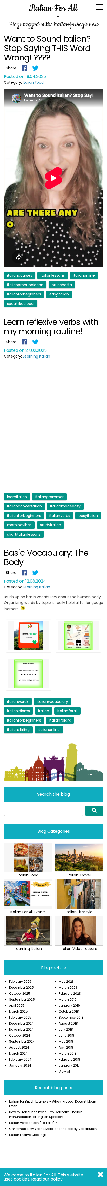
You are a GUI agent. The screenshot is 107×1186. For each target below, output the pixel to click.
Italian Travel (79, 875)
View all (65, 1071)
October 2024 (19, 1035)
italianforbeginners (24, 294)
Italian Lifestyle (79, 912)
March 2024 (18, 1053)
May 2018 (66, 1041)
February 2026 (20, 981)
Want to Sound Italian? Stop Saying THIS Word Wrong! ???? (47, 48)
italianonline (84, 275)
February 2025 (20, 1017)
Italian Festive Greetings (28, 1135)
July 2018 (66, 1029)
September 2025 (22, 999)
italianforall (67, 710)
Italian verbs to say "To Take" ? (33, 1123)
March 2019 (68, 999)
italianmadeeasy (65, 506)
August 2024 (19, 1047)
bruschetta (62, 284)
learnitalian (17, 496)
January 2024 (20, 1065)
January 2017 (69, 1065)
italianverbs (59, 515)
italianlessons (53, 275)
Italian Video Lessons (79, 948)
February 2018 (69, 1059)
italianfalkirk (60, 720)
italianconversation (24, 506)
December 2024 (21, 1023)
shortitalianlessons (24, 534)
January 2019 (69, 1005)
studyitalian (50, 525)
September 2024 (22, 1041)
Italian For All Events (28, 912)
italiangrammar (49, 496)
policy (56, 1179)
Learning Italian (36, 356)
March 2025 (18, 1011)
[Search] (94, 811)
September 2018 (71, 1017)
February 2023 (70, 993)
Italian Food (33, 82)
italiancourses (19, 275)
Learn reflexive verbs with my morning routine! (51, 326)
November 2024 (21, 1029)
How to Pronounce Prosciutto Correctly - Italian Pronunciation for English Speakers (45, 1114)
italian (43, 710)
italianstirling (18, 729)
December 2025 (21, 987)
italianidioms (18, 710)
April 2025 (16, 1005)
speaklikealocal (20, 303)
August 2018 (68, 1023)
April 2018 (66, 1047)
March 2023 (68, 987)
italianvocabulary (52, 701)
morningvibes (19, 525)
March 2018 (68, 1053)
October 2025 (19, 993)
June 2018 (66, 1035)
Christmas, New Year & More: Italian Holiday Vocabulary (53, 1129)
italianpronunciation (25, 284)
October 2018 (69, 1011)
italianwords (18, 701)
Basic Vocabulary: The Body (46, 557)
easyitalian (59, 294)
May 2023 (66, 981)
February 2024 (20, 1059)
